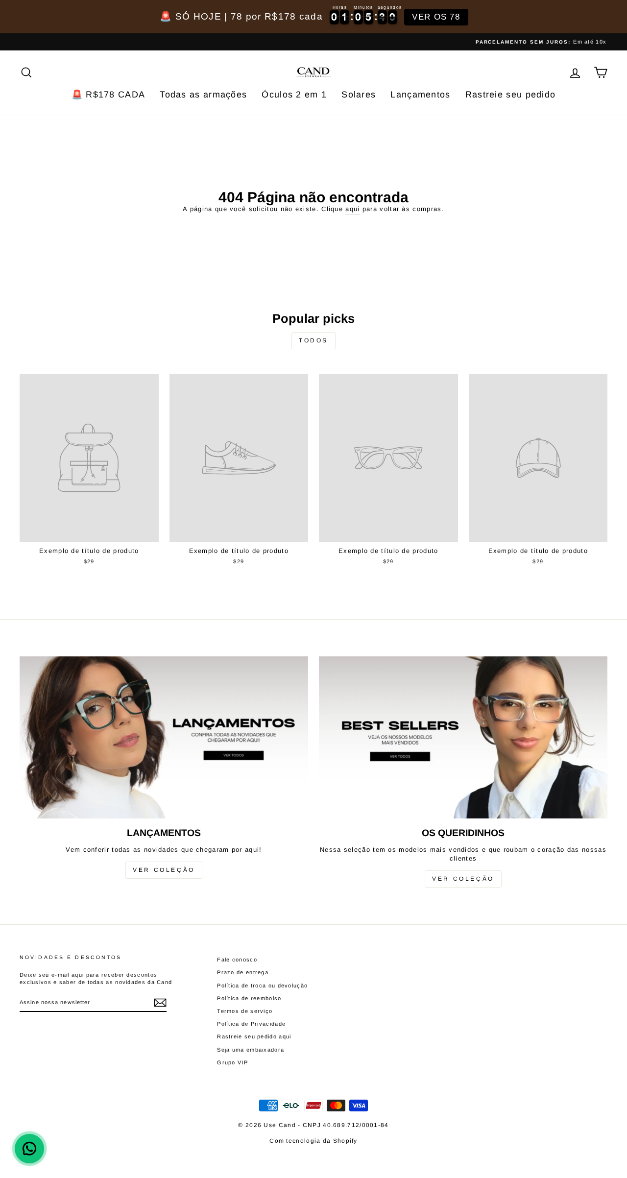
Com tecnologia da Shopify (313, 1140)
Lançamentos (420, 94)
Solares (358, 94)
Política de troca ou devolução (262, 985)
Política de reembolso (249, 998)
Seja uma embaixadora (250, 1050)
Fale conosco (237, 959)
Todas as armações (203, 94)
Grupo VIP (232, 1062)
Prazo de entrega (242, 972)
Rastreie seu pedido (510, 94)
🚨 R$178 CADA (108, 94)
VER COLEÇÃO (164, 869)
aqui (352, 209)
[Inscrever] (160, 1003)
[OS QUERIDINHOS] (463, 737)
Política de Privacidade (251, 1024)
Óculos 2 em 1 (294, 94)
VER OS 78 (436, 17)
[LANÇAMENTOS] (164, 737)
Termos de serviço (244, 1011)
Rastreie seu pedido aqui (254, 1036)
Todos (313, 340)
